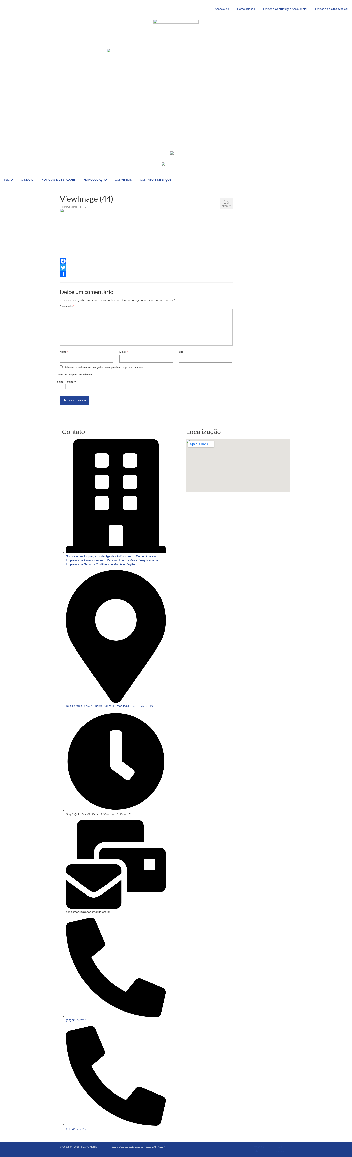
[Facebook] (146, 261)
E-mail (123, 352)
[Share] (146, 274)
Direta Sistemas (136, 1147)
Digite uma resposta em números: (75, 374)
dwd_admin (71, 207)
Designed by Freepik (155, 1147)
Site (181, 352)
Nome (64, 352)
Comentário (67, 306)
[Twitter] (146, 267)
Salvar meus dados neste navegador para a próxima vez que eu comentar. (103, 367)
